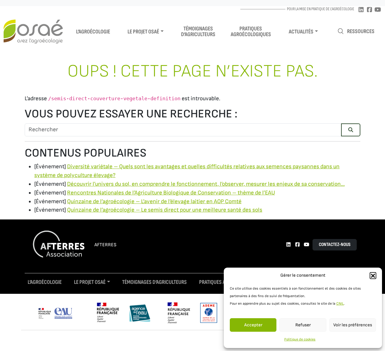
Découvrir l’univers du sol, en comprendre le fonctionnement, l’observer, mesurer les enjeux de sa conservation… (206, 184)
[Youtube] (377, 10)
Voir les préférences (352, 325)
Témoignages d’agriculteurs (198, 31)
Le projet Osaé (143, 31)
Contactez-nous (334, 244)
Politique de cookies (300, 339)
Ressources (360, 31)
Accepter (253, 325)
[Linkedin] (361, 10)
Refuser (303, 325)
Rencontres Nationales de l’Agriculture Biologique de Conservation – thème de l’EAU (171, 192)
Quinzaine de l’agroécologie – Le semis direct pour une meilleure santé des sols (164, 210)
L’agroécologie (93, 31)
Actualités (301, 31)
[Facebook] (369, 10)
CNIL (340, 303)
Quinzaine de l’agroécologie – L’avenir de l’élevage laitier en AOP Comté (154, 201)
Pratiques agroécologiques (251, 31)
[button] (373, 275)
